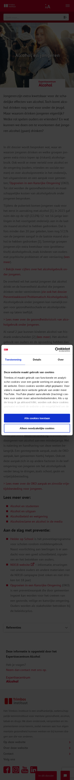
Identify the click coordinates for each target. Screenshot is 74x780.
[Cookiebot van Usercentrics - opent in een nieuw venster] (55, 349)
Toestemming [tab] (13, 359)
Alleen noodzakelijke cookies (37, 428)
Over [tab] (61, 359)
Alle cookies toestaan (37, 418)
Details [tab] (37, 359)
